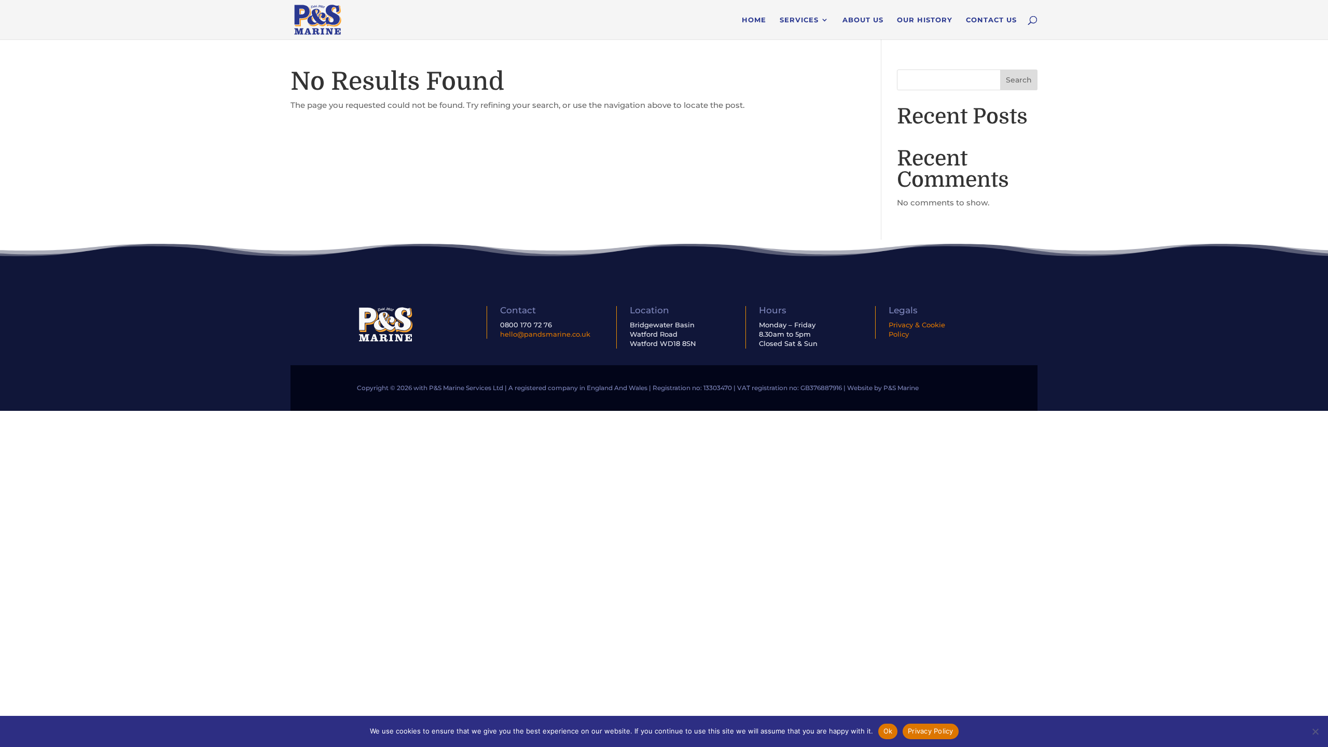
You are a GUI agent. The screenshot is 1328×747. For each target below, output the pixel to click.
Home (754, 20)
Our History (924, 20)
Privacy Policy (930, 731)
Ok (888, 731)
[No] (1315, 731)
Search (1019, 80)
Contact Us (991, 20)
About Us (862, 20)
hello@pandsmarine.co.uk (545, 334)
